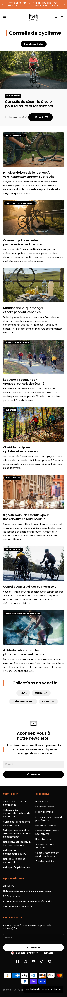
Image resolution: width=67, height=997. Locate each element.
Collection (41, 692)
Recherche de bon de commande (15, 803)
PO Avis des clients (13, 896)
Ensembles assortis (45, 825)
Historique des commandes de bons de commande (16, 813)
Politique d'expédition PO (16, 867)
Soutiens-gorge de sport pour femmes (48, 818)
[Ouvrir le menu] (4, 17)
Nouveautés (41, 801)
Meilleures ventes (23, 701)
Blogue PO (8, 885)
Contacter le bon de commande (14, 860)
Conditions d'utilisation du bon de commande (17, 843)
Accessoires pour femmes (44, 846)
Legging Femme (44, 811)
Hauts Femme (43, 839)
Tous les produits (44, 861)
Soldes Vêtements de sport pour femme (47, 854)
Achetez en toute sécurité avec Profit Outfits (28, 901)
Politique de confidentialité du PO (14, 852)
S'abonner (33, 774)
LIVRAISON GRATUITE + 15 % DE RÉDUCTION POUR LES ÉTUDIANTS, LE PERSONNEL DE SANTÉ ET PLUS (33, 4)
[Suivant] (64, 4)
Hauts (23, 692)
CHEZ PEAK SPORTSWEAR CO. (18, 906)
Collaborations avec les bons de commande (27, 891)
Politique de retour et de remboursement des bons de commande (17, 833)
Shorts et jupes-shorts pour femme (47, 832)
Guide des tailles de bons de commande (16, 823)
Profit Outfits (19, 990)
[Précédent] (3, 4)
